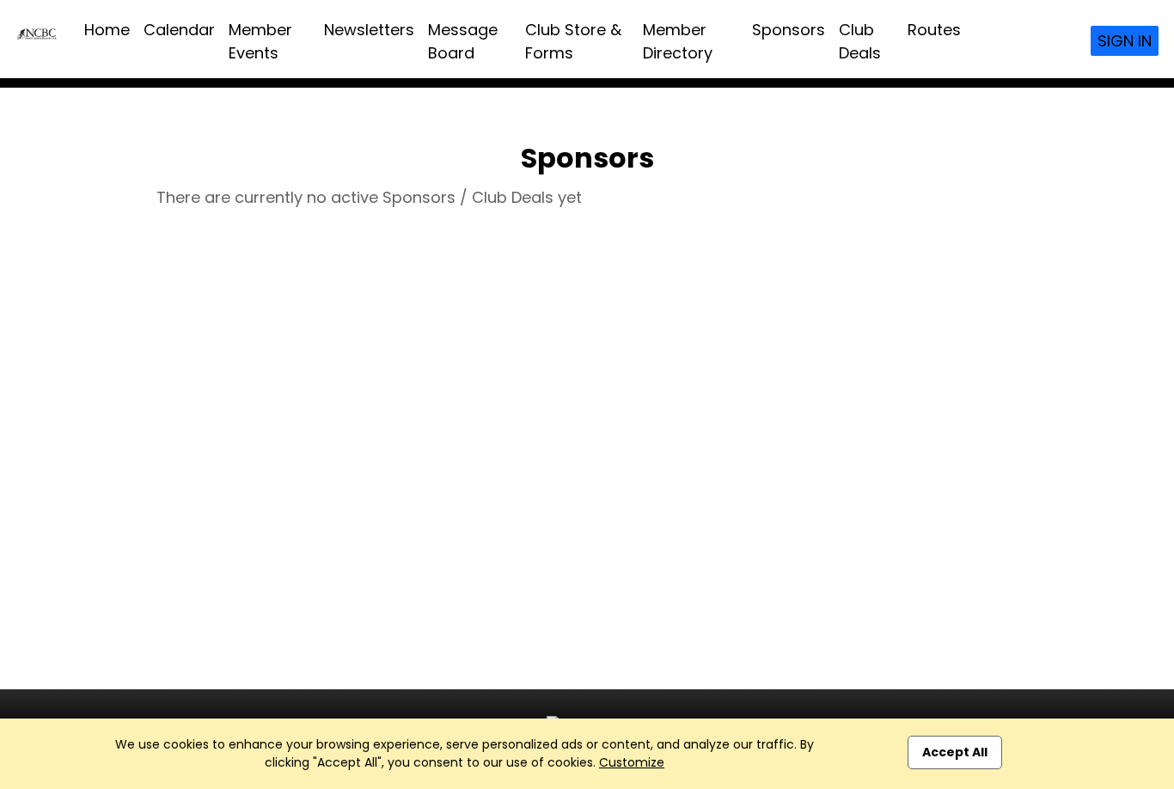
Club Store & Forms (573, 41)
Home (107, 29)
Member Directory (677, 41)
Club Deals (860, 41)
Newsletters (369, 29)
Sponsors (788, 29)
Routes (934, 29)
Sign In (1125, 41)
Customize (631, 762)
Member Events (260, 41)
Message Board (463, 41)
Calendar (179, 29)
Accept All (955, 752)
